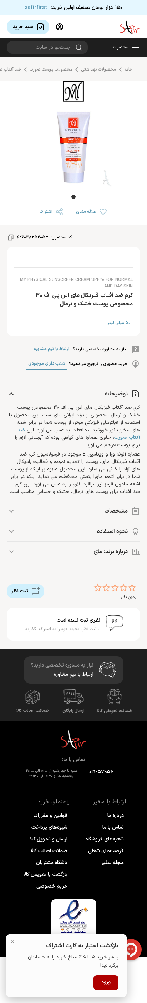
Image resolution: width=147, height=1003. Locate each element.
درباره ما (115, 815)
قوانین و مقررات (50, 815)
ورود (106, 982)
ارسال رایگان (73, 711)
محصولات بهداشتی (98, 69)
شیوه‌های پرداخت (49, 827)
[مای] (73, 92)
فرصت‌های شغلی (106, 851)
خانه (129, 69)
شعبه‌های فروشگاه (105, 839)
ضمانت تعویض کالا (114, 711)
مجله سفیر (112, 862)
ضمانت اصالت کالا (32, 711)
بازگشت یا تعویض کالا (45, 874)
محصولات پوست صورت (51, 69)
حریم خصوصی (51, 886)
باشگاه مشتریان (51, 862)
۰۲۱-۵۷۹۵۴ (101, 772)
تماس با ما (113, 827)
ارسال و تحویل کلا (48, 839)
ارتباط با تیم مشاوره (51, 349)
